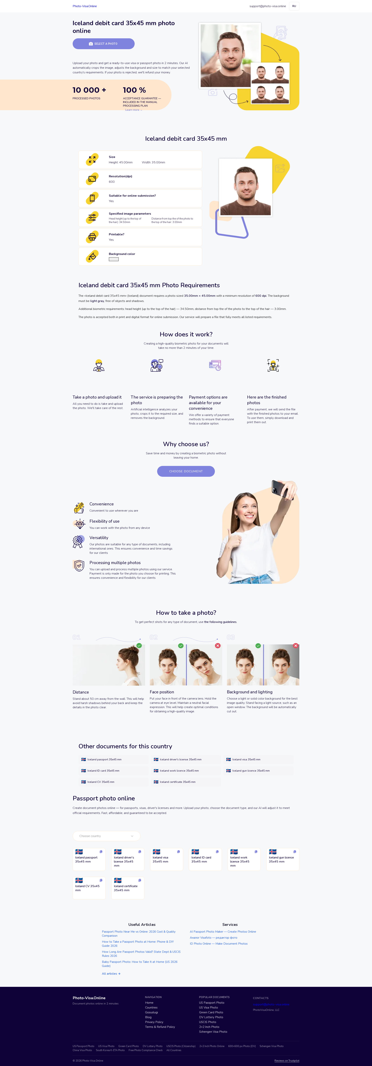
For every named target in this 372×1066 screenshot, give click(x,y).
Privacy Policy (154, 1022)
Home (149, 1002)
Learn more (132, 110)
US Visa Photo (208, 1007)
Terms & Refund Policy (160, 1027)
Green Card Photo (211, 1012)
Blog (148, 1017)
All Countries (173, 1050)
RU (294, 6)
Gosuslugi (151, 1012)
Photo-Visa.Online (85, 6)
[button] (104, 43)
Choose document (186, 471)
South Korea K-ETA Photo (110, 1050)
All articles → (111, 973)
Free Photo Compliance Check (146, 1050)
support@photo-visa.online (268, 6)
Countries (151, 1007)
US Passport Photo (211, 1002)
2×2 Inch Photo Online (211, 1046)
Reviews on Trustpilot (287, 1061)
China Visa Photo (82, 1050)
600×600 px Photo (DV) (242, 1046)
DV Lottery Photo (211, 1017)
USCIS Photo (207, 1022)
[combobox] (79, 836)
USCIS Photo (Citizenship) (180, 1046)
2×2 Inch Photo (209, 1027)
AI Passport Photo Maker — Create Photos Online (223, 932)
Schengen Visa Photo (213, 1031)
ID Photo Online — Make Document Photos (219, 944)
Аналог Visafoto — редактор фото (213, 938)
